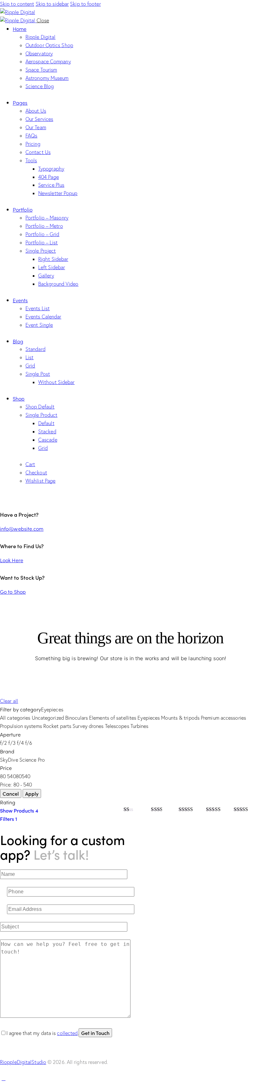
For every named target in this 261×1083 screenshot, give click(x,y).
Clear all (9, 701)
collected (67, 1033)
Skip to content (17, 4)
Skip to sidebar (52, 4)
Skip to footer (85, 4)
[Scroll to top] (3, 1078)
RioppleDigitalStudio (23, 1062)
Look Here (11, 559)
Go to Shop (13, 591)
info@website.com (22, 528)
